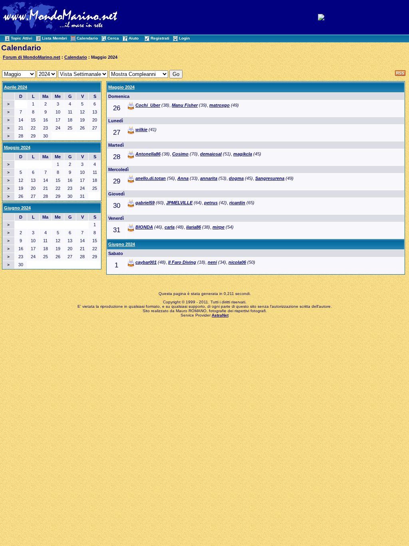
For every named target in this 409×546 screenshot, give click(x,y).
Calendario (87, 38)
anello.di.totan (150, 178)
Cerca (113, 38)
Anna (183, 178)
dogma (236, 178)
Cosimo (180, 153)
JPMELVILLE (179, 202)
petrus (211, 202)
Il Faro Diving (182, 262)
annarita (208, 178)
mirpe (218, 227)
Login (184, 38)
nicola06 (237, 262)
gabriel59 (145, 202)
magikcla (242, 153)
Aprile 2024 (15, 87)
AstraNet (220, 315)
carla (170, 227)
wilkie (141, 129)
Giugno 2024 (121, 244)
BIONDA (144, 227)
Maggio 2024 (121, 87)
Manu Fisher (185, 105)
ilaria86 (193, 227)
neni (212, 262)
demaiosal (211, 153)
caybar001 (146, 262)
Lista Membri (54, 38)
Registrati (160, 38)
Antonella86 (148, 153)
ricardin (237, 202)
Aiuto (134, 38)
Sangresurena (269, 178)
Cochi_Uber (147, 105)
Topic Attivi (21, 38)
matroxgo (219, 105)
